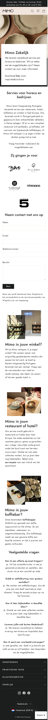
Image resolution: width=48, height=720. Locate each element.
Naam (5, 222)
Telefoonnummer (11, 248)
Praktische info (13, 669)
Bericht (6, 262)
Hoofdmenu (10, 662)
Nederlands (22, 703)
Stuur (8, 286)
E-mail (5, 235)
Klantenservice (13, 677)
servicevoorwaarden (32, 297)
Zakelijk (8, 684)
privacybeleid (12, 297)
